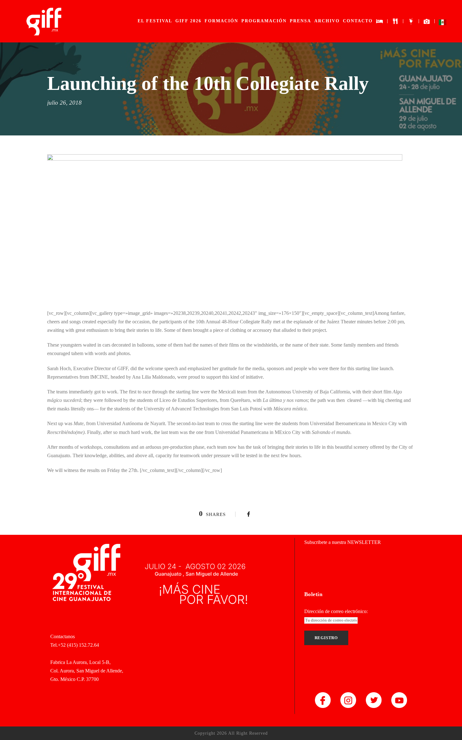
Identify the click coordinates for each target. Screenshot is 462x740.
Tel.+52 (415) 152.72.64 (74, 645)
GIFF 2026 (188, 21)
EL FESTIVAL (155, 21)
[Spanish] (442, 23)
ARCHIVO (327, 21)
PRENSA (300, 21)
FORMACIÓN (221, 21)
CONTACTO (358, 21)
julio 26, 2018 (64, 102)
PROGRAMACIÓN (264, 21)
